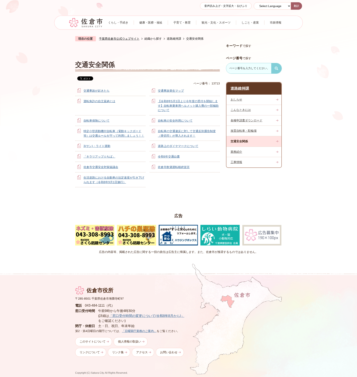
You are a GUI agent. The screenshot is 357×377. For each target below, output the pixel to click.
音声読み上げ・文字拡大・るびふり (225, 5)
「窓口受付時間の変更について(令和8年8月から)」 (146, 316)
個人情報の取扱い (129, 341)
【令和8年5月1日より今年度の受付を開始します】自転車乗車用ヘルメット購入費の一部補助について (188, 106)
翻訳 (296, 5)
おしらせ (236, 99)
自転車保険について (96, 120)
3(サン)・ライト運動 (96, 146)
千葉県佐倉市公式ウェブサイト (119, 38)
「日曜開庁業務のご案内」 (139, 331)
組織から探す (153, 38)
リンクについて (90, 352)
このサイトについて (93, 341)
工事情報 (236, 162)
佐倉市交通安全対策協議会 (100, 167)
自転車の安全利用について (175, 120)
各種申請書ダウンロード (246, 120)
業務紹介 (236, 151)
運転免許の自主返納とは (99, 101)
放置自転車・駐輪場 (244, 130)
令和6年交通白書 (169, 156)
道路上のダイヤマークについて (178, 146)
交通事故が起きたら (96, 90)
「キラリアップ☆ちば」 (99, 156)
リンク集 (118, 352)
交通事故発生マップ (171, 90)
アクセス (142, 352)
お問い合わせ (168, 352)
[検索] (276, 68)
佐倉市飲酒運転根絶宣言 (174, 167)
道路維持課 (174, 38)
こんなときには (241, 109)
